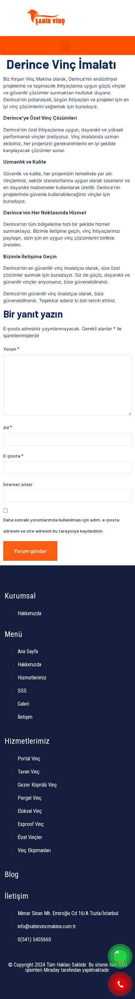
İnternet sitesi (17, 484)
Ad (7, 427)
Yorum (11, 349)
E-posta (13, 456)
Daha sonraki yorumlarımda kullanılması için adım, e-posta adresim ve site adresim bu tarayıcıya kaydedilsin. (61, 525)
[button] (110, 18)
